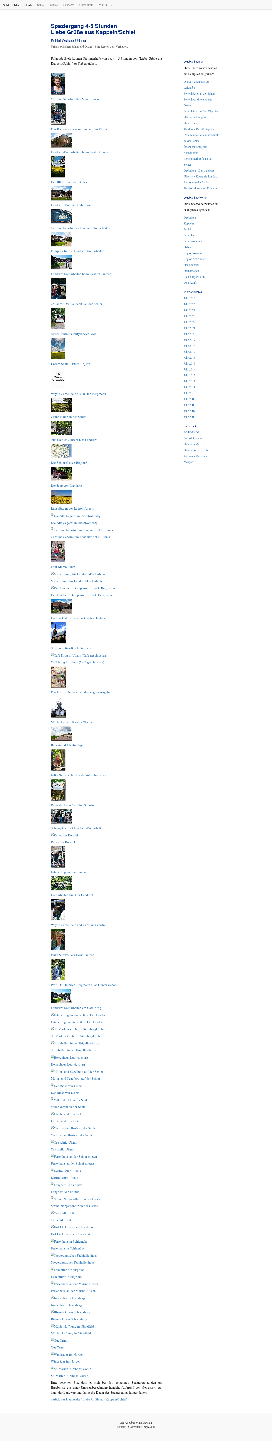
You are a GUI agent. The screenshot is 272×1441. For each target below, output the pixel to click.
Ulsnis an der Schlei (64, 1121)
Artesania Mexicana (195, 456)
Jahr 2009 (189, 399)
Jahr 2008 (189, 405)
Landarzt (68, 5)
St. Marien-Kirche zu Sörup (69, 1375)
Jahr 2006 (189, 417)
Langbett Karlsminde (65, 1191)
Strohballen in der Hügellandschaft (74, 1050)
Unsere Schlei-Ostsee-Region (70, 363)
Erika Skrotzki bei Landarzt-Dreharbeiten (79, 775)
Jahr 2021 (189, 328)
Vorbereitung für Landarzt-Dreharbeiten (77, 581)
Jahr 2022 (189, 322)
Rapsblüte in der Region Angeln (72, 508)
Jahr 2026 (189, 298)
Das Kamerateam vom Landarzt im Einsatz (80, 129)
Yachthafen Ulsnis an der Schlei (72, 1135)
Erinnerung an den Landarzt (69, 872)
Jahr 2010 (189, 393)
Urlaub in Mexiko (194, 444)
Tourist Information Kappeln (200, 188)
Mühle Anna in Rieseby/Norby (71, 722)
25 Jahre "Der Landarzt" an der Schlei (76, 303)
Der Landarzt (191, 265)
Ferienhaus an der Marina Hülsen (73, 1290)
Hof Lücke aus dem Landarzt (70, 1234)
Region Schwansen (195, 259)
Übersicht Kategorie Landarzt (201, 176)
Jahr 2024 (189, 310)
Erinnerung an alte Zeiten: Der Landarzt (78, 1022)
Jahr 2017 (189, 351)
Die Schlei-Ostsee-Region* (69, 462)
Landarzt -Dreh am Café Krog (71, 205)
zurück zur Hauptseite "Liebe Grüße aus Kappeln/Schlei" (89, 1399)
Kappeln (189, 223)
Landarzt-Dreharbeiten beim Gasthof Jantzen (81, 152)
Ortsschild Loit (61, 1220)
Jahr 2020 (189, 334)
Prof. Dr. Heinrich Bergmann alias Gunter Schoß (84, 984)
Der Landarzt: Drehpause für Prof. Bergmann (81, 595)
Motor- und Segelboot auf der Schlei (75, 1078)
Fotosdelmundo (193, 438)
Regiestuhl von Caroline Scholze (73, 805)
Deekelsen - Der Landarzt (199, 170)
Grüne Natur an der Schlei (68, 416)
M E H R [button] (104, 5)
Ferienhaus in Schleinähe (68, 1248)
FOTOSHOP (191, 432)
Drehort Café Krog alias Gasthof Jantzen (78, 618)
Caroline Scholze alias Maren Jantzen (76, 99)
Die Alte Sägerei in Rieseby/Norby (74, 522)
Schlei (40, 5)
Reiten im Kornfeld (64, 842)
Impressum (149, 1427)
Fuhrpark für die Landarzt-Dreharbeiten (77, 251)
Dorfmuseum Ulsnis (64, 1177)
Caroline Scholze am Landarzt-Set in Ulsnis (80, 536)
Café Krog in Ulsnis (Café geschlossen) (77, 662)
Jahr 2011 (189, 387)
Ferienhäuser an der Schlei (199, 93)
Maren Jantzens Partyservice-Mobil (74, 333)
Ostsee (54, 5)
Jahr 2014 (189, 369)
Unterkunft (190, 282)
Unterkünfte (86, 5)
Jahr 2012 (189, 381)
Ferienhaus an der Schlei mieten (72, 1163)
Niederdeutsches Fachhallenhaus (72, 1262)
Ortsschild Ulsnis (62, 1149)
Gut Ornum (58, 1347)
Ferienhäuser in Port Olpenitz (201, 111)
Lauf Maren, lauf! (63, 566)
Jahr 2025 (189, 304)
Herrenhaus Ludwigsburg (68, 1064)
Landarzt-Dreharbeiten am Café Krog (76, 1007)
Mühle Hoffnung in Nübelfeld (71, 1333)
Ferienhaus (190, 235)
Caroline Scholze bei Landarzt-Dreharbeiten (80, 228)
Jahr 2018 (189, 346)
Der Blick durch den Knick (69, 182)
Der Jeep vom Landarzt (66, 485)
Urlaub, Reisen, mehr (196, 450)
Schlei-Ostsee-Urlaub (17, 5)
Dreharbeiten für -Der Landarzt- (72, 895)
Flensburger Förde (194, 277)
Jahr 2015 (189, 363)
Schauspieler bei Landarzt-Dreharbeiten (77, 828)
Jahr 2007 (189, 411)
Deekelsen (190, 217)
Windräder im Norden (65, 1361)
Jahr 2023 (189, 316)
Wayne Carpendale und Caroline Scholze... (80, 924)
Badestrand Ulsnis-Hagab (68, 745)
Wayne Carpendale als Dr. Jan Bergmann (78, 393)
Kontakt (121, 1427)
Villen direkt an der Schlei (68, 1106)
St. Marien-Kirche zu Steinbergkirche (76, 1036)
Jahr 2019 (189, 340)
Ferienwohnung (193, 241)
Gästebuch (134, 1427)
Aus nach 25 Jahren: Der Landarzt (74, 439)
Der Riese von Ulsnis (65, 1092)
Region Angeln (193, 253)
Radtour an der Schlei (196, 182)
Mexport (189, 462)
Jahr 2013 (189, 375)
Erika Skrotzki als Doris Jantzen (72, 954)
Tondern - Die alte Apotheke (200, 129)
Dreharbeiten (191, 271)
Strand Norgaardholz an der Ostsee (74, 1205)
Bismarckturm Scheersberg (69, 1319)
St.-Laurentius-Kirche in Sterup (72, 648)
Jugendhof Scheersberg (66, 1305)
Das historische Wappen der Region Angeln (80, 692)
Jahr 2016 (189, 357)
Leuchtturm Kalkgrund (66, 1276)
